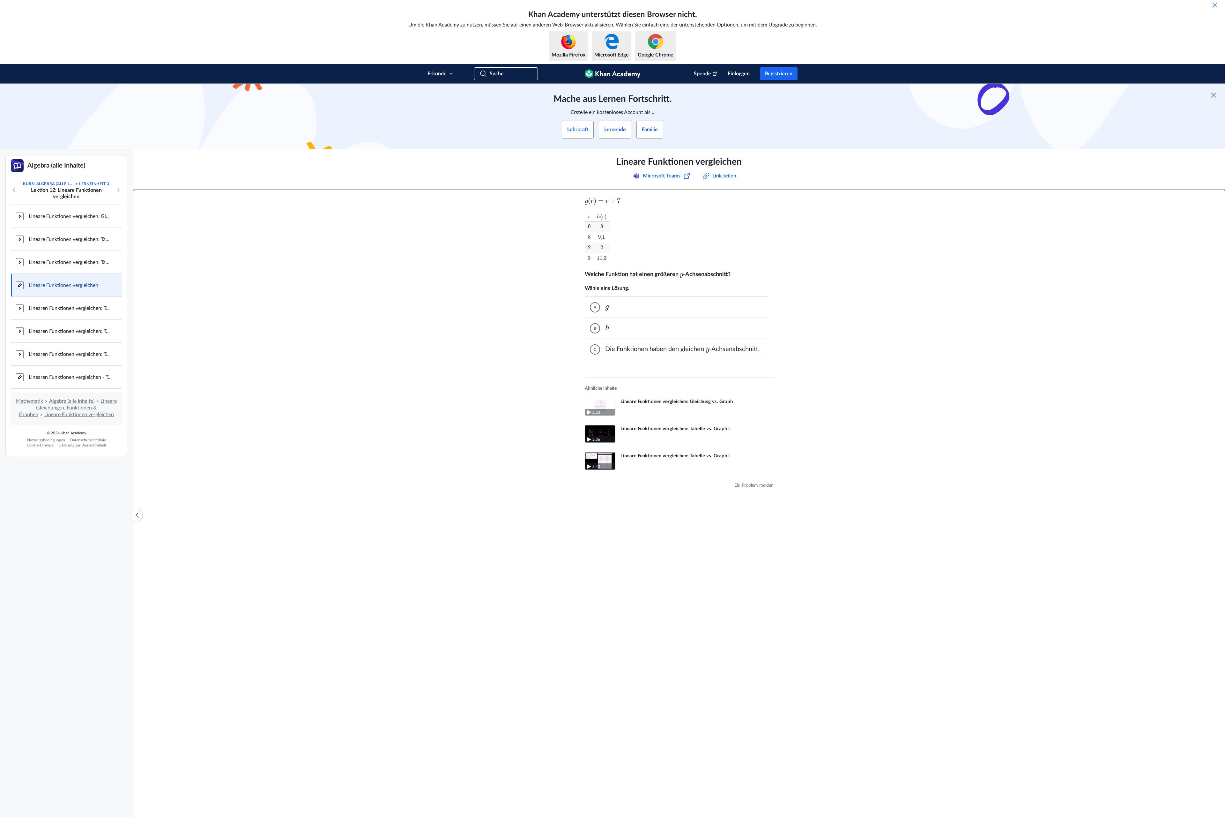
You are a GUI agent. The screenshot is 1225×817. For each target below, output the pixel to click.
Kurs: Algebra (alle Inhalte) (48, 184)
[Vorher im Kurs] (14, 190)
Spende (702, 73)
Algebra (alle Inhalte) (71, 401)
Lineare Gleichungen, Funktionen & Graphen (68, 408)
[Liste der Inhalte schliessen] (138, 515)
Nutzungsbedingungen (46, 440)
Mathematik (29, 401)
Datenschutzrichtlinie (88, 440)
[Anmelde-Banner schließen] (1213, 95)
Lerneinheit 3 (94, 184)
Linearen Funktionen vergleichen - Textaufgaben (70, 377)
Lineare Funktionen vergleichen (63, 285)
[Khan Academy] (613, 73)
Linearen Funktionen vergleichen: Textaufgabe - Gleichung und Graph (70, 308)
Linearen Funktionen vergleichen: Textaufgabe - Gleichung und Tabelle (70, 354)
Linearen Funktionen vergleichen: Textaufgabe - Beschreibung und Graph (70, 331)
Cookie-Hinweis (40, 445)
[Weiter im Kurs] (118, 190)
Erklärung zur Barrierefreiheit (82, 445)
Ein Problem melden (754, 485)
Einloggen (739, 73)
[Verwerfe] (1215, 5)
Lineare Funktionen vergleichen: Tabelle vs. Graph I (70, 239)
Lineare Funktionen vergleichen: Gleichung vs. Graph (70, 216)
